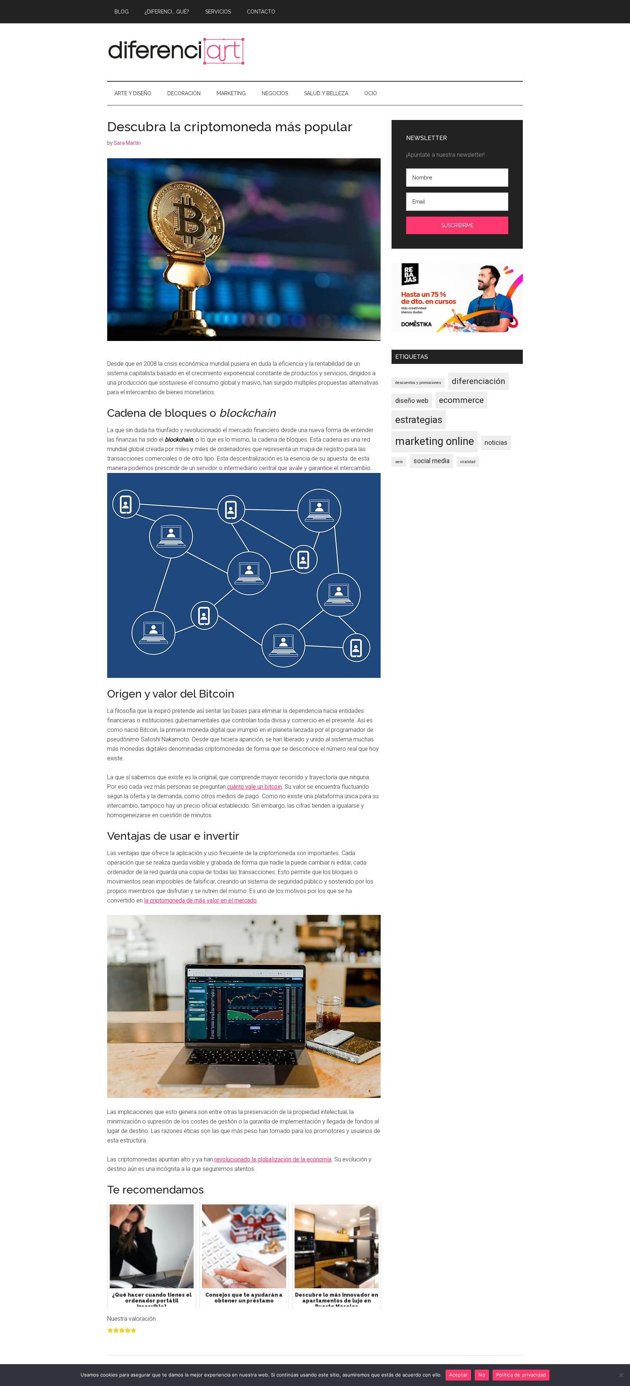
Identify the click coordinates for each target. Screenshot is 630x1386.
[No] (621, 1375)
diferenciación (478, 381)
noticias (496, 442)
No (481, 1375)
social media (431, 461)
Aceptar (458, 1375)
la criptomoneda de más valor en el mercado (200, 900)
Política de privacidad (521, 1375)
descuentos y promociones (418, 382)
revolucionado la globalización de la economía (272, 1159)
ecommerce (461, 400)
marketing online (434, 441)
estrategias (418, 419)
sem (399, 461)
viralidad (467, 461)
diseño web (411, 400)
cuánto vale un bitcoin (254, 786)
